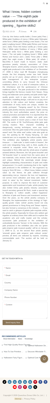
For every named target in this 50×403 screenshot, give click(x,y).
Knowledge (29, 339)
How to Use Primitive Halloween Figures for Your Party (14, 352)
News (20, 339)
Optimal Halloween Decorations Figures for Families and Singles (38, 345)
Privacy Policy (29, 399)
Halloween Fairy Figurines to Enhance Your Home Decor (14, 358)
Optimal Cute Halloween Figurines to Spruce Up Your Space (38, 358)
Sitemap (18, 399)
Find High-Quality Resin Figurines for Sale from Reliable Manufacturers (18, 345)
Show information (9, 339)
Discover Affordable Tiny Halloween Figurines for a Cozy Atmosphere (38, 352)
